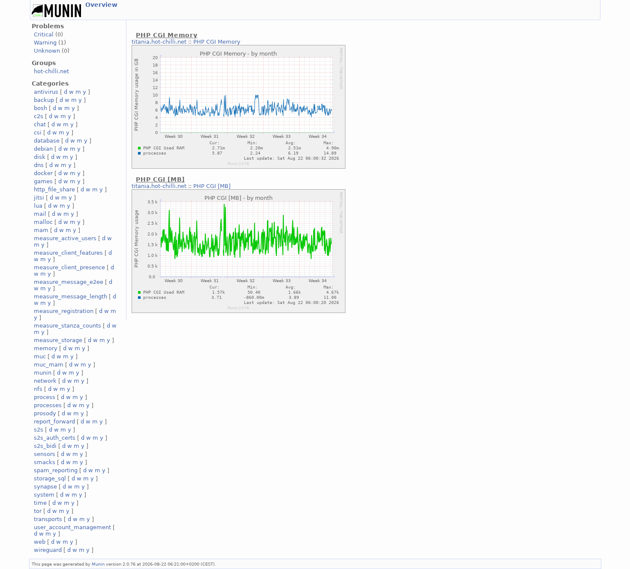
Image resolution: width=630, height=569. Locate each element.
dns (39, 165)
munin (42, 372)
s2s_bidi (45, 446)
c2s (38, 116)
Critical (44, 34)
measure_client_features (68, 253)
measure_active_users (65, 238)
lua (38, 206)
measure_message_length (70, 296)
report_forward (54, 421)
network (45, 381)
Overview (101, 4)
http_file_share (54, 189)
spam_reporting (56, 470)
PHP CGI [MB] (212, 186)
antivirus (46, 92)
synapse (45, 486)
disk (39, 157)
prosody (45, 413)
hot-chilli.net (51, 71)
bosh (40, 108)
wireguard (48, 550)
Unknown (47, 51)
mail (40, 214)
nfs (38, 389)
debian (43, 149)
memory (45, 348)
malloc (43, 222)
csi (38, 132)
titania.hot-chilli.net (159, 42)
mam (41, 230)
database (47, 140)
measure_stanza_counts (67, 325)
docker (43, 173)
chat (40, 124)
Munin (98, 563)
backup (44, 100)
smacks (44, 462)
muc (40, 356)
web (39, 542)
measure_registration (63, 311)
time (40, 503)
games (43, 181)
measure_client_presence (69, 267)
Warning (45, 42)
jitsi (39, 197)
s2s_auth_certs (54, 438)
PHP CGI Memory (216, 42)
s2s (38, 429)
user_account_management (72, 527)
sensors (44, 454)
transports (48, 519)
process (44, 397)
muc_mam (48, 364)
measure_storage (58, 340)
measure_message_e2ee (68, 282)
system (44, 495)
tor (38, 511)
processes (48, 405)
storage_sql (50, 478)
